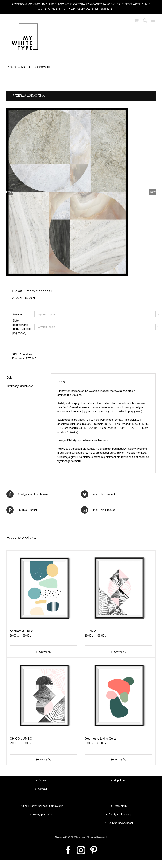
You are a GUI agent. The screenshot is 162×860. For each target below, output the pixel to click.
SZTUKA (31, 358)
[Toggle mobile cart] (136, 20)
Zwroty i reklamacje (120, 814)
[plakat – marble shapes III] (81, 192)
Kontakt (42, 789)
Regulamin (120, 805)
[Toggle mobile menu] (153, 20)
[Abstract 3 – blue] (44, 588)
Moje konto (120, 780)
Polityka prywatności (120, 822)
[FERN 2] (118, 588)
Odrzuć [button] (119, 9)
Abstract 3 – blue (21, 631)
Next (153, 191)
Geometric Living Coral (100, 738)
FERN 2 (90, 631)
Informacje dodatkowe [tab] (20, 386)
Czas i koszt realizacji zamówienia (42, 805)
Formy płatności (42, 814)
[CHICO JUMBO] (44, 695)
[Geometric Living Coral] (118, 695)
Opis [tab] (9, 377)
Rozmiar (17, 314)
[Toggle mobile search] (145, 20)
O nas (42, 780)
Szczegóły (45, 652)
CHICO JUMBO (21, 738)
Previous (9, 191)
